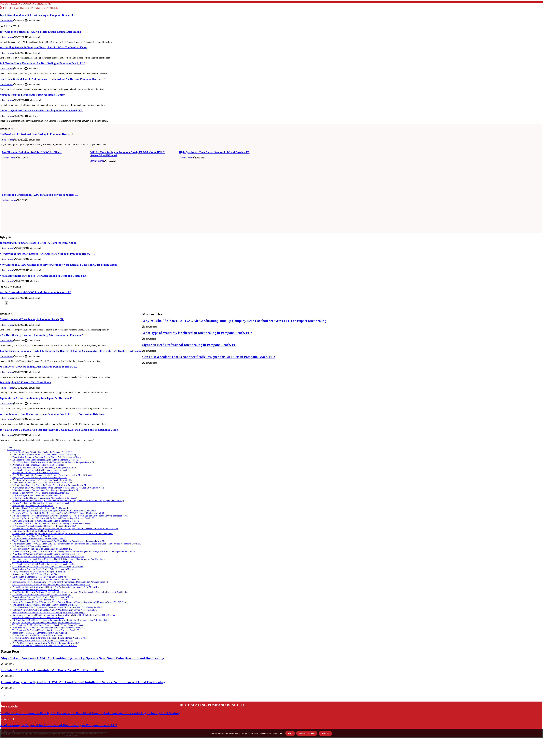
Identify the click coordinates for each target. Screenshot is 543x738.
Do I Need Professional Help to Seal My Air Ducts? (35, 589)
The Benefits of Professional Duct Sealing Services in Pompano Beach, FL (45, 630)
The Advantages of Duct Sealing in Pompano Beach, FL (37, 495)
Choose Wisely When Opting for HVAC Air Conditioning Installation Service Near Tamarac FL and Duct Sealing (63, 533)
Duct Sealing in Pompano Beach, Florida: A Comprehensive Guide (42, 482)
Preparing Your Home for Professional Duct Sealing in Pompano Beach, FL (46, 622)
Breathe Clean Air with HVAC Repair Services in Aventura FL (40, 493)
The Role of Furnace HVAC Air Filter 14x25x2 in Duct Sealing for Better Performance (51, 523)
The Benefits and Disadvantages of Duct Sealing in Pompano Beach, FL (44, 605)
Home (9, 447)
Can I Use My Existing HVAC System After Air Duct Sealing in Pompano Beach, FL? (51, 584)
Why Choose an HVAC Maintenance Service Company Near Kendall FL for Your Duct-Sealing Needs (58, 488)
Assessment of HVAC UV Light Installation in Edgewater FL (40, 633)
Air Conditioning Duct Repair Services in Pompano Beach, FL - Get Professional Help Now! (54, 510)
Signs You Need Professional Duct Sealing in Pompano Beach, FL (189, 345)
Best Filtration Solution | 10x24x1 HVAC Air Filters (32, 152)
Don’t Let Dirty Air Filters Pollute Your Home (33, 536)
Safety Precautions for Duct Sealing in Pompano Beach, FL (39, 571)
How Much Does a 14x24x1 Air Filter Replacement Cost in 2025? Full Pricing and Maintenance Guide (58, 513)
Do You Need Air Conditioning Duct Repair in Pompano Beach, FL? (43, 503)
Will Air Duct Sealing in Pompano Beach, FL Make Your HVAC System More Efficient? (52, 475)
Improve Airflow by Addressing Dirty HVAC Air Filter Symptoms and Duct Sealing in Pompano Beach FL (60, 582)
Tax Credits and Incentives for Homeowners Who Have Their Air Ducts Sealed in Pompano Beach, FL (58, 541)
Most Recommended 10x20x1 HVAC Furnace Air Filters (38, 617)
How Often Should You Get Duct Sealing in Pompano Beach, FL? (42, 452)
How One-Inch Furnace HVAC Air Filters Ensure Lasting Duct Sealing (44, 454)
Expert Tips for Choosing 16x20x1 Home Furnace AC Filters (39, 599)
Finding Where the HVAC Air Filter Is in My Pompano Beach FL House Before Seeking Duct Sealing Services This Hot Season (70, 516)
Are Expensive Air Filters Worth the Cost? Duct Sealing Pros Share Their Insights (48, 612)
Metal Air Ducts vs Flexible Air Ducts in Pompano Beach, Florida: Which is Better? (49, 638)
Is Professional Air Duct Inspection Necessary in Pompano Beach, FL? (44, 526)
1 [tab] (6, 303)
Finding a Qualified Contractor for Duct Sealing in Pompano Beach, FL (44, 467)
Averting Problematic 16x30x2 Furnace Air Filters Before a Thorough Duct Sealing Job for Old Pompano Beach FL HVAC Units (70, 602)
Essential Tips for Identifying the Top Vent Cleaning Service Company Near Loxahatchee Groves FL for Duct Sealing (65, 528)
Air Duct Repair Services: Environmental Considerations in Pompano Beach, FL (48, 556)
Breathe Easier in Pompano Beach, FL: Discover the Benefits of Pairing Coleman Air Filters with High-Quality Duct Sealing (68, 500)
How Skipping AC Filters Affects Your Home (32, 505)
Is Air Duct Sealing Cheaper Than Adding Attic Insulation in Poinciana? (44, 498)
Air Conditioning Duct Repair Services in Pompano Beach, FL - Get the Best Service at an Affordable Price (60, 620)
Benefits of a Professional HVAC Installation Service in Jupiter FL (40, 194)
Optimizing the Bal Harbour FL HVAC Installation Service (38, 531)
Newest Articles (14, 449)
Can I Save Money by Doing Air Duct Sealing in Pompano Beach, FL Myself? (47, 566)
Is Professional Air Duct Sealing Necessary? (32, 546)
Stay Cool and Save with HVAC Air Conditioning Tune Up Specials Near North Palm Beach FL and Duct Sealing (63, 615)
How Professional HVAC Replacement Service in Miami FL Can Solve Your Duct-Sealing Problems (57, 607)
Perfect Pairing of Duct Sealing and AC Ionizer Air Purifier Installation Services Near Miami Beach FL (58, 587)
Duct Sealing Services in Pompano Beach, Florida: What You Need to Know (46, 457)
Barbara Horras (9, 157)
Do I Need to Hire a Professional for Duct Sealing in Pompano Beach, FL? (45, 460)
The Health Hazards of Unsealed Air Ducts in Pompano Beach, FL (42, 561)
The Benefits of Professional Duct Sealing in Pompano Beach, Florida (43, 564)
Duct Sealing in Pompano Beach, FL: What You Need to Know (40, 577)
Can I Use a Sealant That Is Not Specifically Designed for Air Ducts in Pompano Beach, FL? (208, 357)
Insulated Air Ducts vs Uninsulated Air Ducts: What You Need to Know (44, 645)
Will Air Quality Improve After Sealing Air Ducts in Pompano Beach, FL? (45, 643)
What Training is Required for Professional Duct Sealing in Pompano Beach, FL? (48, 627)
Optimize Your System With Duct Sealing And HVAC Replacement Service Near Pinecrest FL (54, 610)
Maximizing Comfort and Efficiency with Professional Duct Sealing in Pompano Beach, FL (53, 518)
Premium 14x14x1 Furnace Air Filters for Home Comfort (37, 465)
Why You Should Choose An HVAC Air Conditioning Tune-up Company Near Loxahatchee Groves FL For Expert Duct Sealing (234, 321)
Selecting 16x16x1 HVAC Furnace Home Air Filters (35, 574)
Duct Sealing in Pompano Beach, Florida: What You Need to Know (42, 569)
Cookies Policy (278, 733)
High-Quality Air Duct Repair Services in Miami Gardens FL (214, 152)
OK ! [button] (290, 733)
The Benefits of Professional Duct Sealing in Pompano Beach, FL (41, 470)
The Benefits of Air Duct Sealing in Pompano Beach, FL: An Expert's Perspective (49, 625)
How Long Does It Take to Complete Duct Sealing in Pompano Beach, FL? (46, 521)
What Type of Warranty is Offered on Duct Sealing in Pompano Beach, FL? (197, 333)
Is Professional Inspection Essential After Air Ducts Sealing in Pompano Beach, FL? (50, 485)
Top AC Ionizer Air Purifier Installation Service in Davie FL (39, 538)
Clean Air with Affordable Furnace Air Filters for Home (37, 635)
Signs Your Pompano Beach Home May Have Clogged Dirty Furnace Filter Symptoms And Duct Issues (58, 559)
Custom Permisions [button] (306, 733)
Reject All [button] (325, 733)
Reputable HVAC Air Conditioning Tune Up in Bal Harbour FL (41, 508)
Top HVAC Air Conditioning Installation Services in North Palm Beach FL (46, 579)
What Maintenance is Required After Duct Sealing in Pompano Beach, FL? (46, 490)
